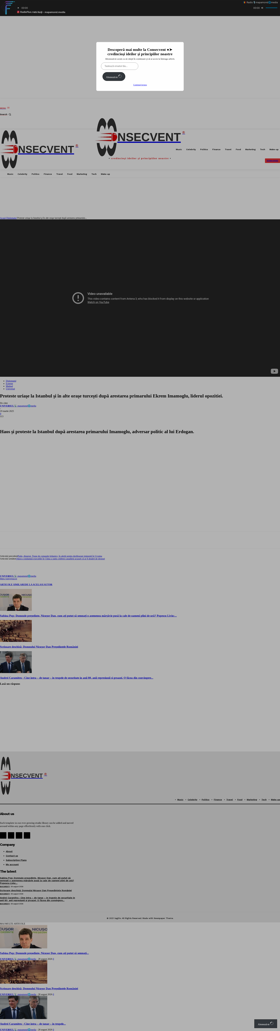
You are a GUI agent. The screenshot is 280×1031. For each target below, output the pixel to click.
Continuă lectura (140, 85)
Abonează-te (112, 77)
